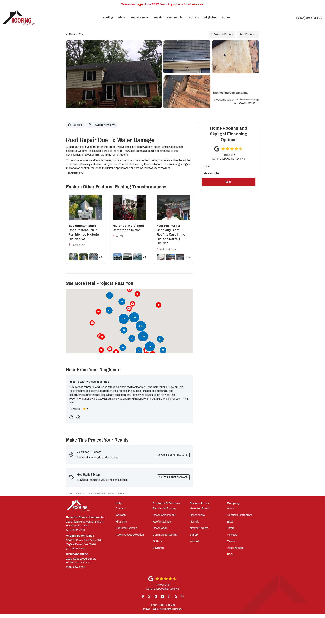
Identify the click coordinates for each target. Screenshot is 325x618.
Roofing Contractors (239, 515)
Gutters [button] (193, 17)
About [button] (226, 17)
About (230, 508)
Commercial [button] (175, 17)
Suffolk (194, 534)
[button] (98, 312)
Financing (121, 521)
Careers (232, 541)
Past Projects (235, 547)
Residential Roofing (164, 508)
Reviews (232, 534)
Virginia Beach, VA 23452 (84, 542)
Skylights (158, 547)
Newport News (199, 528)
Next (228, 181)
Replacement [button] (139, 17)
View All (194, 541)
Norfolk (194, 521)
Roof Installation (162, 521)
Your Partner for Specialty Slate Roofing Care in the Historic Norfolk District (171, 234)
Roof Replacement (164, 515)
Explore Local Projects (172, 454)
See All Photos (246, 103)
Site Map (170, 605)
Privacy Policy (157, 605)
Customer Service (126, 528)
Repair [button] (157, 17)
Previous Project (223, 34)
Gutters (157, 541)
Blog (230, 521)
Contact (121, 508)
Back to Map (76, 34)
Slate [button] (121, 17)
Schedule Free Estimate (173, 477)
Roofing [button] (108, 17)
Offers (230, 528)
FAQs (230, 554)
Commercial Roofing (165, 534)
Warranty (121, 515)
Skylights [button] (210, 17)
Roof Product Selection (130, 534)
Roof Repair (160, 528)
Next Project (246, 34)
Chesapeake (197, 515)
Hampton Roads (200, 508)
